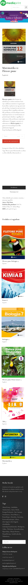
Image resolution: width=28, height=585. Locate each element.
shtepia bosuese (14, 531)
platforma (10, 529)
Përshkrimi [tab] (14, 187)
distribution (6, 514)
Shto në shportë (11, 141)
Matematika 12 (17, 153)
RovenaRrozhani (18, 529)
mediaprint (21, 527)
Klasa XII (12, 148)
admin (4, 169)
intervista (20, 517)
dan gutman (18, 512)
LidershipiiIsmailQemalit (9, 527)
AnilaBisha (14, 507)
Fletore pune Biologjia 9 (10, 261)
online (4, 529)
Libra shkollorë (19, 148)
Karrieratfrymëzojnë (8, 519)
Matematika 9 (7, 461)
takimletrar (5, 536)
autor (13, 510)
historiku (13, 517)
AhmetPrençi (6, 507)
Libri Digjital (14, 522)
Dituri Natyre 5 (15, 514)
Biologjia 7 (5, 339)
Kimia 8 (4, 300)
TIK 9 (4, 422)
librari (17, 519)
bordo (17, 510)
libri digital (5, 522)
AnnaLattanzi (6, 510)
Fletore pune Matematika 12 (14, 151)
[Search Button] (26, 7)
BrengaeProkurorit (7, 512)
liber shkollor (8, 153)
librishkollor (6, 524)
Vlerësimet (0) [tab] (14, 192)
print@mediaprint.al (19, 568)
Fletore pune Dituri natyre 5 (11, 380)
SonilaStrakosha (16, 534)
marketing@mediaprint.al (9, 563)
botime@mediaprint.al (8, 560)
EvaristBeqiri (6, 517)
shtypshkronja (6, 534)
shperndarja (5, 531)
